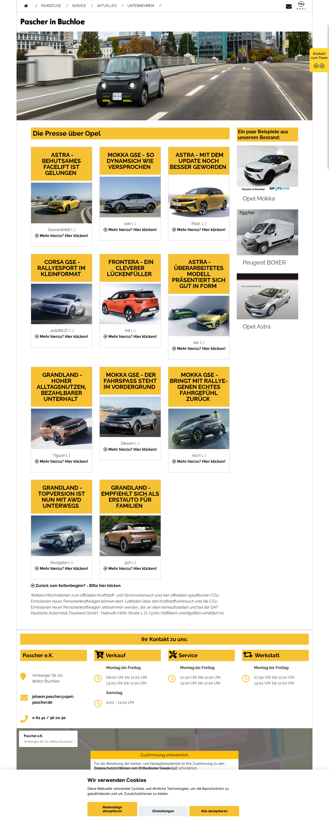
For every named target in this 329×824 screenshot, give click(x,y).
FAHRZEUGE (51, 6)
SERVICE (79, 6)
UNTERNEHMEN (140, 6)
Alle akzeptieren (214, 811)
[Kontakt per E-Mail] (289, 5)
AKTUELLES (107, 6)
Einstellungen (163, 811)
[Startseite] (301, 5)
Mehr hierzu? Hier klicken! (63, 235)
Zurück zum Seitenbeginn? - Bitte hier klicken (78, 585)
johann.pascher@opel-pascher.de (53, 699)
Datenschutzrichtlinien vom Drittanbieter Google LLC (136, 768)
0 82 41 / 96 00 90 (49, 717)
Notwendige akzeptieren (112, 809)
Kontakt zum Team (319, 56)
